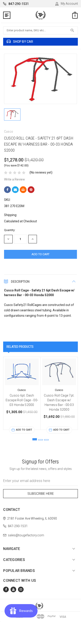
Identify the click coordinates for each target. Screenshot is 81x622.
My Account (69, 3)
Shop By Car (23, 41)
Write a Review (14, 179)
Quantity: (9, 230)
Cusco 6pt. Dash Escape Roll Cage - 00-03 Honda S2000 (22, 400)
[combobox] (40, 30)
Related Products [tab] (20, 347)
